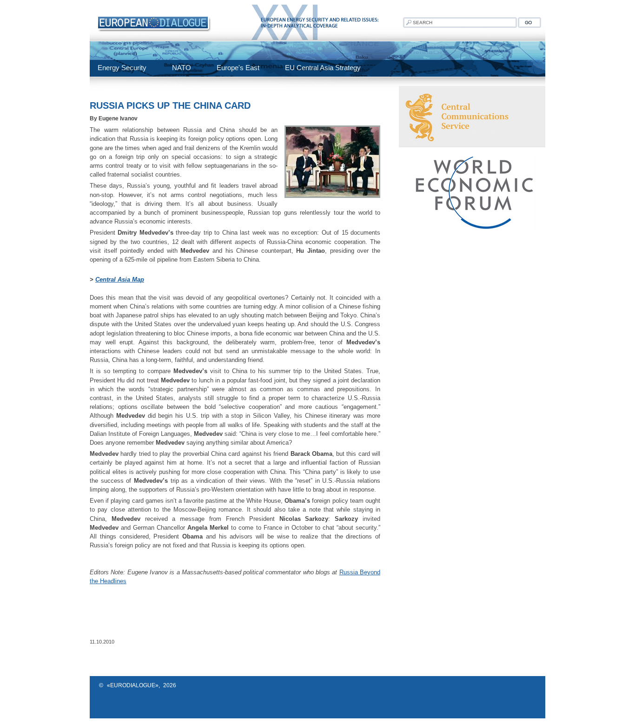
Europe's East (238, 68)
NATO (181, 68)
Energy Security (122, 68)
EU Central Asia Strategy (323, 68)
